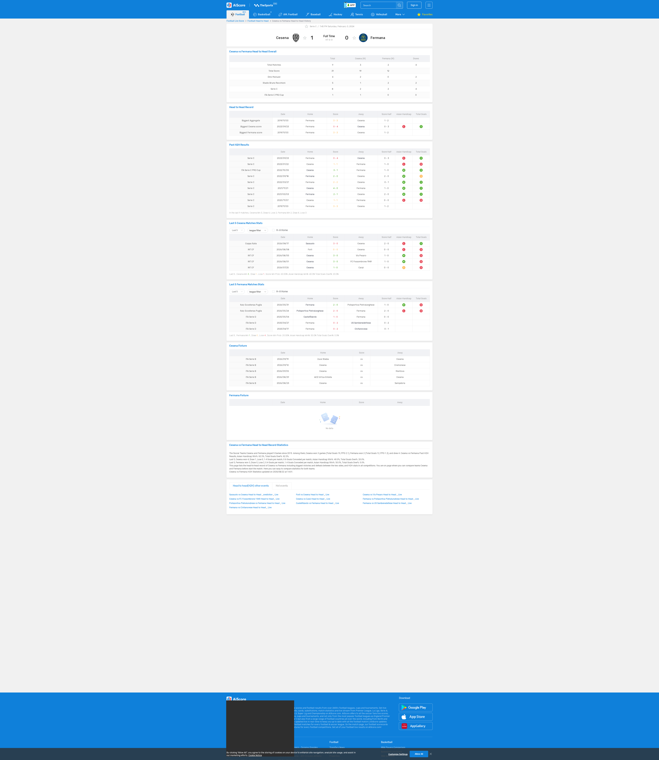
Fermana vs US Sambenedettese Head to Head (384, 503)
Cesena (282, 38)
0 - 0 (335, 249)
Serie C (313, 26)
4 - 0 (335, 188)
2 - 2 (335, 182)
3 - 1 (335, 170)
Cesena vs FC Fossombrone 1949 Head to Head (251, 499)
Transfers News (337, 747)
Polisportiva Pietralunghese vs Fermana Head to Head (254, 503)
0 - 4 (335, 126)
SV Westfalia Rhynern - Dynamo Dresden (298, 747)
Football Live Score (235, 20)
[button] (400, 14)
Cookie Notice (255, 755)
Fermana (378, 38)
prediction (268, 494)
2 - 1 (335, 194)
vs (361, 359)
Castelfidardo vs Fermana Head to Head (314, 503)
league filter (255, 230)
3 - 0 (335, 243)
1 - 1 (335, 164)
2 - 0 (335, 176)
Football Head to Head (258, 20)
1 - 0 (335, 267)
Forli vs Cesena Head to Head (309, 494)
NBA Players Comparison (393, 747)
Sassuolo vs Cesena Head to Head (245, 494)
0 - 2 (335, 323)
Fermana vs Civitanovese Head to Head (247, 507)
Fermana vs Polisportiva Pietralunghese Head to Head (388, 499)
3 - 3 (335, 120)
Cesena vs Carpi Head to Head (310, 499)
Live (276, 494)
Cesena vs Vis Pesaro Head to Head (379, 494)
